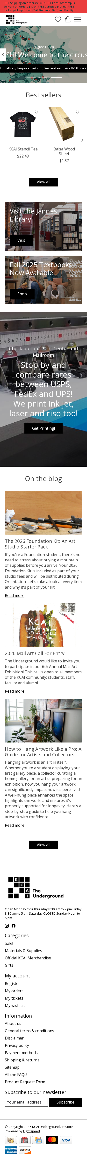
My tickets (14, 998)
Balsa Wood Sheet (64, 151)
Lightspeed (31, 1131)
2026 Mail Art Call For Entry (35, 653)
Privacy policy (17, 1045)
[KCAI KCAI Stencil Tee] (23, 125)
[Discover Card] (25, 1150)
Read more (14, 595)
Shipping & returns (22, 1060)
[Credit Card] (38, 1140)
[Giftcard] (25, 1140)
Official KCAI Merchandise (28, 958)
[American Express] (11, 1150)
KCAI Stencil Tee (23, 149)
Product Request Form (25, 1082)
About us (13, 1023)
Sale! (9, 943)
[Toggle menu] (77, 19)
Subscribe (65, 1102)
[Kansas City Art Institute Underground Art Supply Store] (16, 19)
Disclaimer (14, 1038)
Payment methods (21, 1052)
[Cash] (11, 1140)
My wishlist (15, 1005)
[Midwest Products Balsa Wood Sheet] (64, 125)
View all (43, 182)
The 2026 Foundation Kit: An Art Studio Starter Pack (40, 544)
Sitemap (12, 1067)
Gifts (9, 965)
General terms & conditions (29, 1030)
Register (12, 983)
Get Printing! (43, 428)
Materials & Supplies (23, 950)
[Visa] (66, 1140)
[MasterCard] (52, 1140)
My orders (14, 990)
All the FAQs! (16, 1074)
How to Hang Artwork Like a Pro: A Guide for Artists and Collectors (43, 752)
